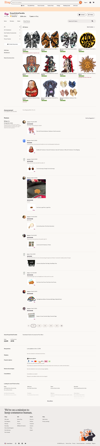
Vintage (58, 5)
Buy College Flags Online (79, 394)
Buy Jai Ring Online (8, 389)
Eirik (28, 254)
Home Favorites (41, 5)
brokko (28, 291)
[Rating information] (11, 16)
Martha (28, 177)
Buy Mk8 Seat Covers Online (10, 394)
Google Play (19, 437)
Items (5, 21)
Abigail (28, 235)
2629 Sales (6, 50)
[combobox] (45, 2)
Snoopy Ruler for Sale (55, 388)
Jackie (28, 121)
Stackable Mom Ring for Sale (10, 388)
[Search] (80, 2)
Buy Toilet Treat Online (32, 388)
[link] (28, 325)
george (28, 159)
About (18, 21)
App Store (9, 437)
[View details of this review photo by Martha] (36, 188)
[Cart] (93, 2)
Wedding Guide (66, 5)
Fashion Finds (50, 5)
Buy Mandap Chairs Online (33, 394)
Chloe (28, 272)
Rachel (28, 140)
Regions (93, 443)
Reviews (12, 21)
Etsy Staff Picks (31, 5)
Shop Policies (26, 21)
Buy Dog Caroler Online (79, 398)
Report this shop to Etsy (9, 57)
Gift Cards (75, 5)
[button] (81, 14)
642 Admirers (7, 52)
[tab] (12, 26)
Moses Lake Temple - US (79, 396)
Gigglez (28, 308)
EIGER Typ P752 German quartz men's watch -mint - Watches (61, 395)
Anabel (28, 216)
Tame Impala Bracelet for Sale (80, 388)
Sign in (85, 2)
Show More (50, 401)
